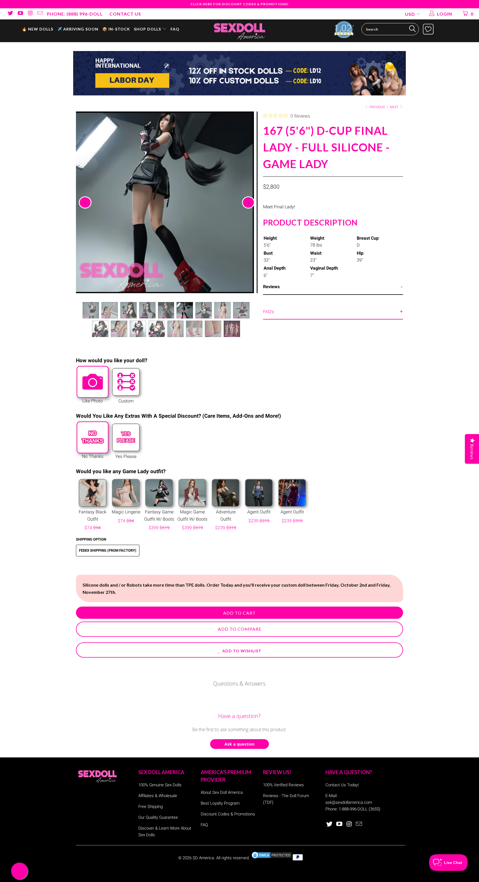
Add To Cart (239, 612)
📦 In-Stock (116, 29)
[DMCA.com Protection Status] (271, 857)
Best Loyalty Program (220, 803)
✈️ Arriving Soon (77, 29)
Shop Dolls (148, 29)
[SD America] (239, 30)
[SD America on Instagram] (30, 13)
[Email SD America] (40, 13)
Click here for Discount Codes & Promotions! (239, 4)
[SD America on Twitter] (10, 13)
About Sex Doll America (222, 792)
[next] (248, 202)
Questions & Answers (239, 683)
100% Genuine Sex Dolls (160, 784)
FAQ (174, 29)
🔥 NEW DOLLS (37, 29)
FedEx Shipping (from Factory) (107, 550)
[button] (239, 650)
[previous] (85, 202)
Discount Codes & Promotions (228, 814)
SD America (203, 857)
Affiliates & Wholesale (157, 795)
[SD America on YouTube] (20, 13)
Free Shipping (150, 806)
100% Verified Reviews (283, 784)
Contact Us (125, 13)
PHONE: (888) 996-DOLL (75, 13)
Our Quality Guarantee (158, 817)
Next (394, 107)
